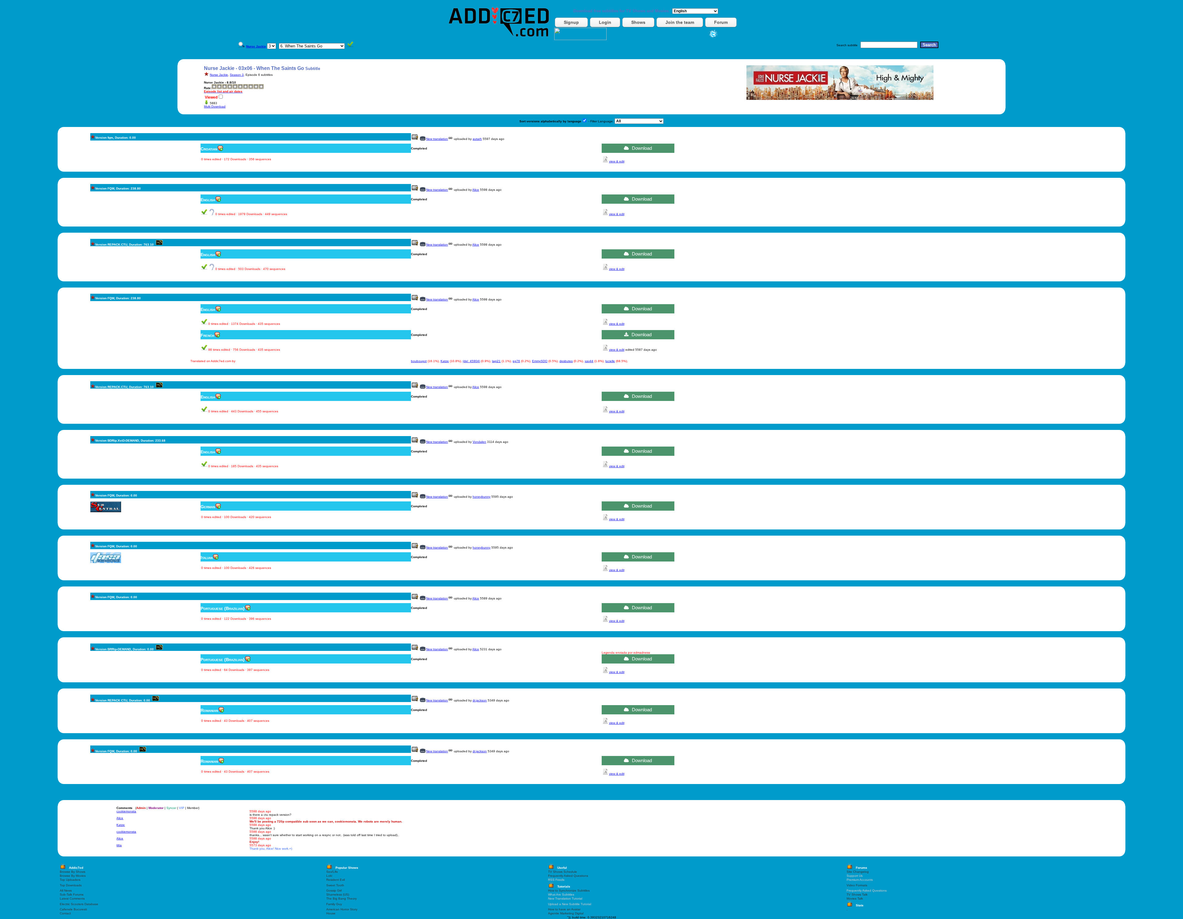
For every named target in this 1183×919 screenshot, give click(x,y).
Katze (445, 361)
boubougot (419, 361)
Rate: (208, 88)
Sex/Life (332, 871)
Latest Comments (72, 898)
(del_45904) (471, 361)
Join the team (679, 22)
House (330, 913)
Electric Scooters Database (79, 904)
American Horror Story (341, 909)
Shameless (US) (337, 894)
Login (605, 22)
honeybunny (481, 496)
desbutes (566, 361)
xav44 (589, 361)
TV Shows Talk (857, 894)
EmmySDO (539, 361)
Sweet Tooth (335, 885)
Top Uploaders (70, 879)
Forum (721, 22)
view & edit (616, 161)
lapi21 (496, 361)
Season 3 (237, 74)
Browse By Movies (73, 875)
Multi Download (215, 106)
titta (119, 845)
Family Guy (334, 904)
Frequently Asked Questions (568, 875)
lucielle (610, 361)
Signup (571, 22)
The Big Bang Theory (341, 898)
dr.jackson (480, 700)
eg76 (516, 361)
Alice (475, 189)
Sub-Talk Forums (71, 894)
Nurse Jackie (219, 74)
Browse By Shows (72, 871)
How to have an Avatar (564, 909)
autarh (477, 139)
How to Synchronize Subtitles (569, 890)
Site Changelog (858, 871)
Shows (638, 22)
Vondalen (479, 441)
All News (66, 890)
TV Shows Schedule (562, 871)
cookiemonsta (126, 811)
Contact (65, 913)
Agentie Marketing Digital (565, 913)
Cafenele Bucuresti (73, 909)
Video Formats (857, 885)
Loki (329, 875)
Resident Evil (335, 879)
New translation (437, 139)
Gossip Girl (334, 890)
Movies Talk (855, 898)
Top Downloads (71, 885)
